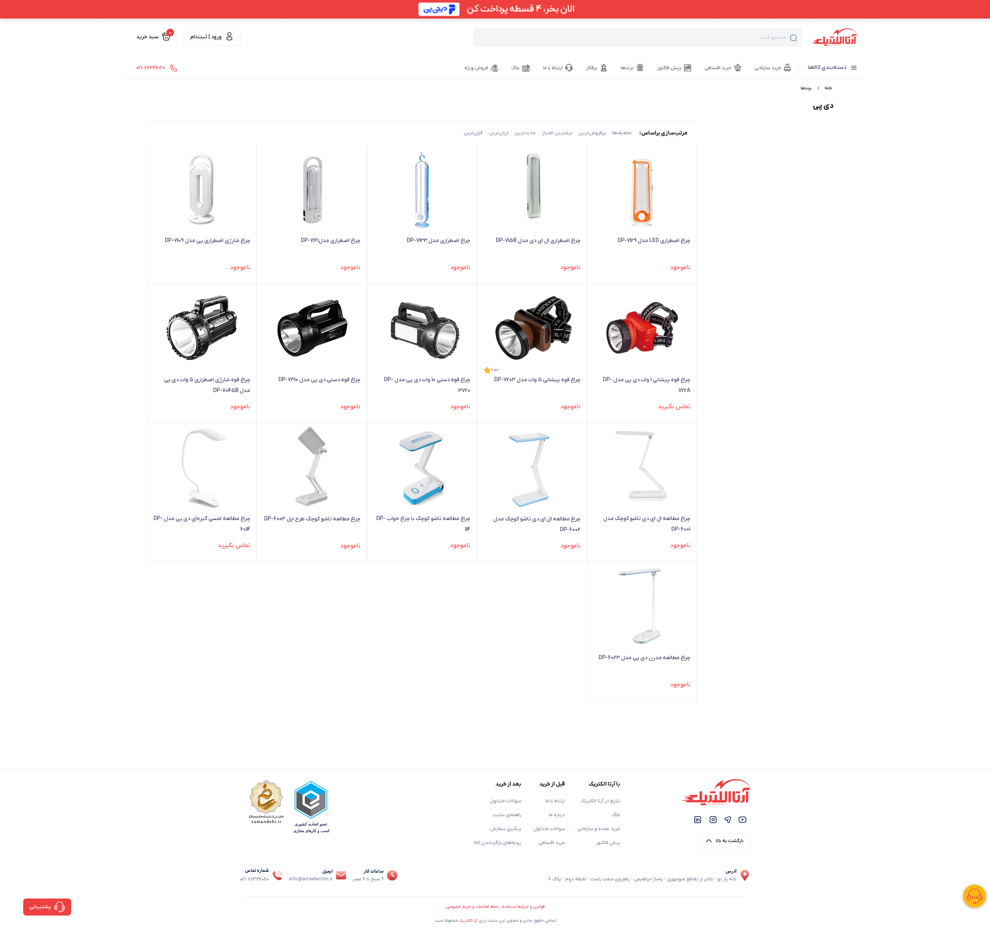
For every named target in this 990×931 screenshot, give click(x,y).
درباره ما (557, 815)
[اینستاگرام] (713, 819)
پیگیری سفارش (505, 829)
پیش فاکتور (608, 843)
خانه (828, 88)
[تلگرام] (728, 819)
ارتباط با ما (555, 801)
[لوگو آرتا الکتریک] (834, 37)
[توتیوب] (742, 819)
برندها (806, 88)
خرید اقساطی (551, 843)
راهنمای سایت (507, 815)
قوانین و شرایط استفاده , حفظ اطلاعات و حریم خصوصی (495, 906)
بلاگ (616, 815)
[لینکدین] (697, 819)
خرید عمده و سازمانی (598, 829)
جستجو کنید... (772, 37)
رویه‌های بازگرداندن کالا (497, 843)
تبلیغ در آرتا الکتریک (600, 801)
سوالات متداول (549, 829)
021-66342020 (254, 879)
